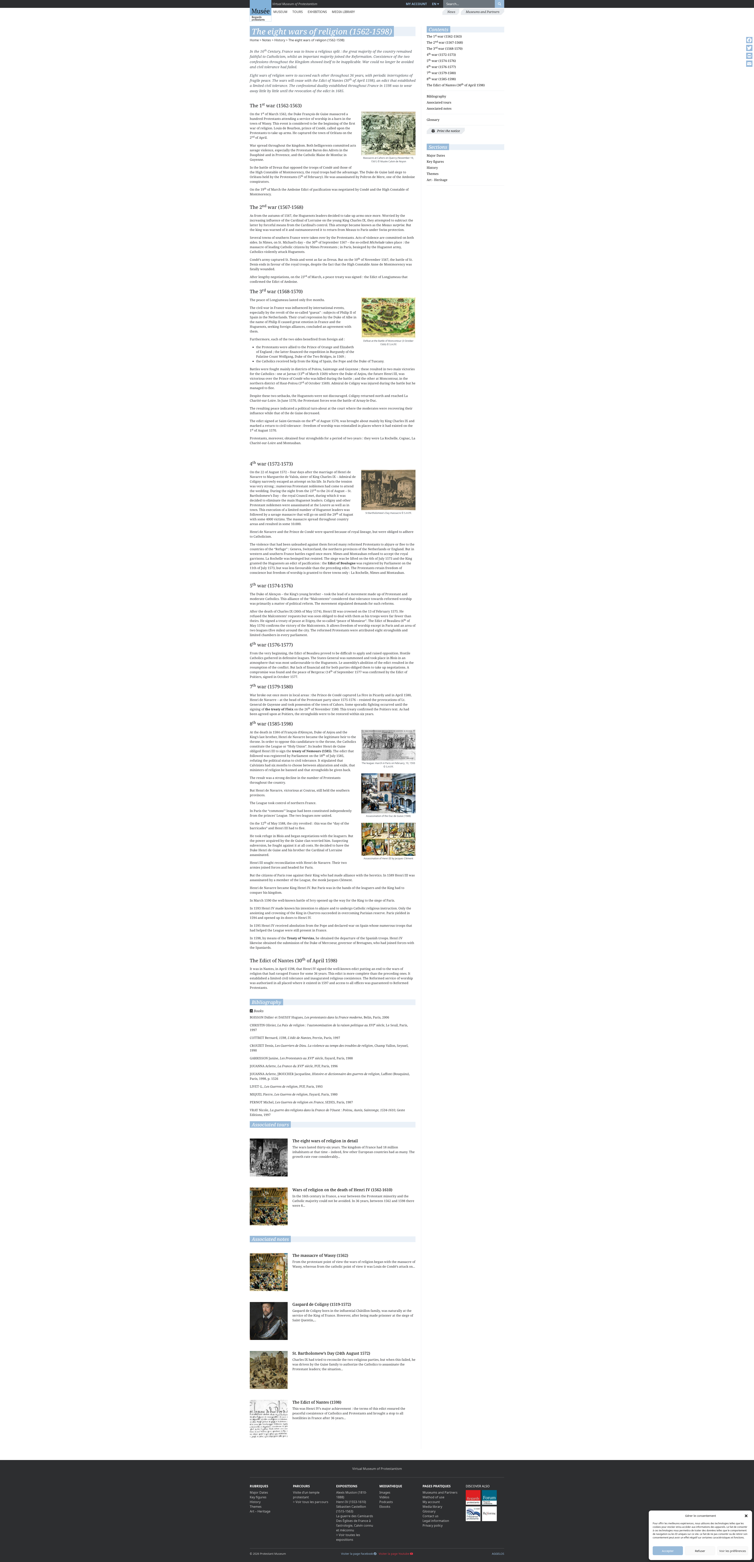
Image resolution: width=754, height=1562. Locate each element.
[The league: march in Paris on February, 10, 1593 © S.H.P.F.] (388, 745)
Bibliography (436, 96)
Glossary (433, 120)
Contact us (430, 1516)
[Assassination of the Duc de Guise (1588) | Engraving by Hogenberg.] (388, 793)
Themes (432, 174)
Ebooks (384, 1506)
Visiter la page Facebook (357, 1554)
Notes (266, 40)
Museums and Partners (482, 12)
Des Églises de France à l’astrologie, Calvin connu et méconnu (354, 1525)
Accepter (668, 1551)
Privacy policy (433, 1525)
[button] (746, 1516)
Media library (343, 12)
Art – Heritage (260, 1511)
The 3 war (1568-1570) (445, 48)
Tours (297, 12)
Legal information (436, 1521)
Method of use (433, 1497)
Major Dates (436, 155)
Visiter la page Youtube (394, 1554)
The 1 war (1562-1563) (444, 36)
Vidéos (384, 1497)
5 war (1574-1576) (441, 61)
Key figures (435, 161)
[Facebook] (749, 40)
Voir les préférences (732, 1551)
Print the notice (448, 131)
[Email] (749, 64)
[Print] (749, 56)
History (279, 40)
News (451, 12)
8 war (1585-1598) (441, 79)
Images (384, 1492)
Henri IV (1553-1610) (351, 1502)
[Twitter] (749, 48)
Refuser (700, 1551)
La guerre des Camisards (354, 1516)
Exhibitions (317, 12)
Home (254, 40)
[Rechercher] (499, 4)
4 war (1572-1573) (441, 54)
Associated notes (439, 108)
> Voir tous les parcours (310, 1502)
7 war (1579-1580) (441, 73)
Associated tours (439, 102)
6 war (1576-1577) (441, 67)
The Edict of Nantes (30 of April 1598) (456, 85)
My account (416, 4)
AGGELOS (498, 1554)
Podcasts (386, 1502)
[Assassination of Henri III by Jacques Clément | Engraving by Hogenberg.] (388, 839)
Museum (280, 12)
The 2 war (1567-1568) (445, 42)
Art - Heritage (437, 180)
